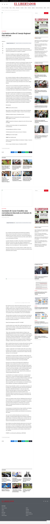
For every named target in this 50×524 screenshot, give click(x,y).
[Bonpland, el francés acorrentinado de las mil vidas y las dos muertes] (27, 474)
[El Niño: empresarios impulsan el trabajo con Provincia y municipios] (41, 270)
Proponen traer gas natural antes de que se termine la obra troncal (41, 308)
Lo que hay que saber (5, 148)
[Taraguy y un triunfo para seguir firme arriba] (27, 485)
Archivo (48, 7)
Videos (10, 7)
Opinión (45, 7)
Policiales (29, 7)
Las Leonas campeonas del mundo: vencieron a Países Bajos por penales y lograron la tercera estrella (41, 55)
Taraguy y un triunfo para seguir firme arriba (27, 490)
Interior (26, 7)
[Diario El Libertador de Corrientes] (25, 4)
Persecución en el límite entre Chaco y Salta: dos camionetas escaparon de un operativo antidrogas (41, 45)
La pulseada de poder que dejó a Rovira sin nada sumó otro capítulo (41, 293)
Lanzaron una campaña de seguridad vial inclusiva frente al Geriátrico (41, 121)
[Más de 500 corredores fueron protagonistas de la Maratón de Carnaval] (17, 162)
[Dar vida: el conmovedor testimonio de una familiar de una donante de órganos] (6, 173)
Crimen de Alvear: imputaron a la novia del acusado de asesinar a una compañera (41, 136)
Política (14, 7)
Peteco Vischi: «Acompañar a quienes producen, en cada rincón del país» (41, 337)
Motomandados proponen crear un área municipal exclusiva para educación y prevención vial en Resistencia (41, 52)
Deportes (33, 7)
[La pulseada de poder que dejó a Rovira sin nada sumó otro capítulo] (41, 285)
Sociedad (22, 7)
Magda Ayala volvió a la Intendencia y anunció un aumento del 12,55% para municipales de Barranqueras (41, 48)
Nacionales (18, 7)
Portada (3, 10)
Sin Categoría (4, 31)
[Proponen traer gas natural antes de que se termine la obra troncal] (41, 301)
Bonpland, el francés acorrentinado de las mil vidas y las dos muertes (27, 480)
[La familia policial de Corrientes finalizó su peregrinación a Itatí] (41, 99)
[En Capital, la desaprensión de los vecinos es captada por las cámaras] (6, 474)
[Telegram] (3, 51)
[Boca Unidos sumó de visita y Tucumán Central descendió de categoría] (6, 162)
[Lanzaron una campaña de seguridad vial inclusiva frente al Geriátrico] (41, 114)
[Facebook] (3, 44)
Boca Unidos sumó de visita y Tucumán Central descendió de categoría (6, 168)
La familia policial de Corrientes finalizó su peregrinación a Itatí (41, 106)
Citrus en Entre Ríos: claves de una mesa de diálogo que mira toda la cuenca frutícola (27, 179)
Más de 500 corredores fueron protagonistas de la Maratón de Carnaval (16, 168)
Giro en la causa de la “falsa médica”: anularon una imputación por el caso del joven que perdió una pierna (41, 234)
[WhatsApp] (3, 53)
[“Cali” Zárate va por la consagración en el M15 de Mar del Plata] (17, 485)
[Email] (3, 48)
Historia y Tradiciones (39, 7)
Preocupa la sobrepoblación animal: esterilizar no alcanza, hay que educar (17, 480)
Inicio (7, 7)
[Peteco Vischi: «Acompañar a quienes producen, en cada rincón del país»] (41, 330)
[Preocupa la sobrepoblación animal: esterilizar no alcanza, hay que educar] (17, 474)
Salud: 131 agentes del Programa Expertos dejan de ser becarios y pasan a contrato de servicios (41, 230)
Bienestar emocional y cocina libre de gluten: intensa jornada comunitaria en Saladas (17, 179)
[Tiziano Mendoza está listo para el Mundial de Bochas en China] (27, 162)
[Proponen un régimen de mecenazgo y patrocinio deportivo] (41, 315)
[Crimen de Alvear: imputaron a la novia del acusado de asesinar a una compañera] (41, 129)
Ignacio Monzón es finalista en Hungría (6, 490)
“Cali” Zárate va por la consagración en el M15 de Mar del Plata (17, 490)
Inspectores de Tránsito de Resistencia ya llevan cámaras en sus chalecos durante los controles (41, 41)
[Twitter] (3, 46)
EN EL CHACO (38, 38)
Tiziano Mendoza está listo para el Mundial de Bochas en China (27, 167)
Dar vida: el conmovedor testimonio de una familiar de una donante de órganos (6, 179)
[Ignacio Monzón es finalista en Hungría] (6, 485)
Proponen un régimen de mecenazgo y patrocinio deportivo (41, 322)
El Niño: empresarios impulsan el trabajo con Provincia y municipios (41, 277)
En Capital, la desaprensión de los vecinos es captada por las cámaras (6, 480)
